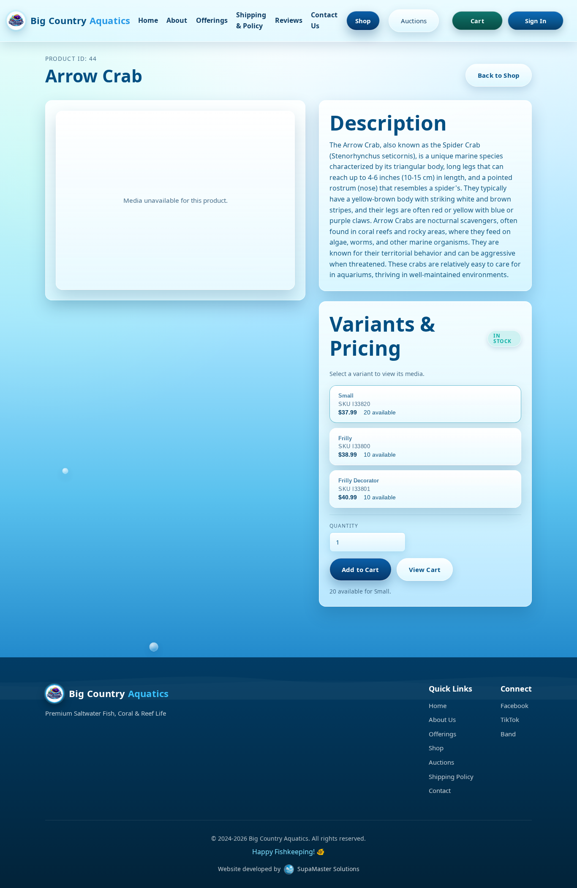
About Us (442, 719)
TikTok (510, 719)
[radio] (425, 404)
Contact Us (324, 20)
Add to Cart (360, 569)
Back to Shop (499, 75)
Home (148, 20)
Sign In (535, 20)
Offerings (212, 20)
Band (508, 734)
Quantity (343, 525)
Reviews (288, 20)
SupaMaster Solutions (328, 869)
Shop (363, 20)
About (176, 20)
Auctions (414, 20)
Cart (477, 20)
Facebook (514, 705)
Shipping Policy (451, 776)
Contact (440, 790)
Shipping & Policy (251, 20)
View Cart (425, 569)
